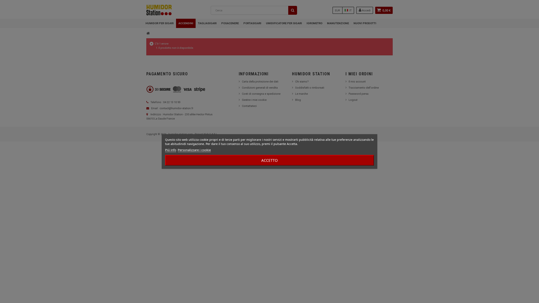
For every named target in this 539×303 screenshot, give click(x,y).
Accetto (269, 160)
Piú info (170, 150)
